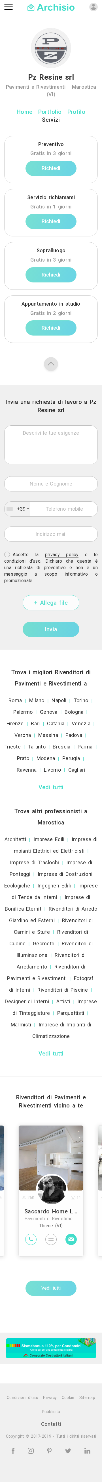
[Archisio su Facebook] (14, 1450)
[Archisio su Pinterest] (50, 1450)
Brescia (61, 747)
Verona (22, 735)
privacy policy (61, 554)
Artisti (63, 1001)
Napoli (59, 700)
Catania (55, 723)
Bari (35, 723)
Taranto (37, 747)
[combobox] (17, 509)
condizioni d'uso (22, 561)
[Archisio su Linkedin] (87, 1450)
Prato (23, 758)
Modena (46, 758)
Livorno (52, 770)
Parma (85, 747)
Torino (81, 700)
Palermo (23, 712)
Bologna (74, 712)
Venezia (81, 723)
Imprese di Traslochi (34, 862)
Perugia (71, 758)
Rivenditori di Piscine (62, 990)
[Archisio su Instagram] (31, 1450)
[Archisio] (51, 6)
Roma (15, 700)
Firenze (15, 723)
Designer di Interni (27, 1001)
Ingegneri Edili (54, 886)
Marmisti (21, 1025)
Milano (36, 700)
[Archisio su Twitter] (69, 1450)
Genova (49, 712)
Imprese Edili (49, 839)
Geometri (43, 943)
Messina (48, 735)
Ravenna (27, 770)
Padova (73, 735)
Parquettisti (70, 1013)
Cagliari (76, 770)
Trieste (12, 747)
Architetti (15, 839)
